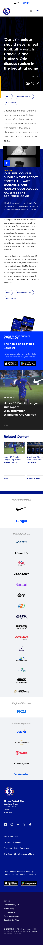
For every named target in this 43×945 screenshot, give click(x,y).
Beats (8, 96)
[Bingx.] (26, 3)
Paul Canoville (11, 102)
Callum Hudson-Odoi (24, 96)
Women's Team (33, 478)
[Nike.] (17, 3)
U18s (6, 425)
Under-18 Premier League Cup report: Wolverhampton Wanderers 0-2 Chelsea (14, 461)
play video (7, 147)
